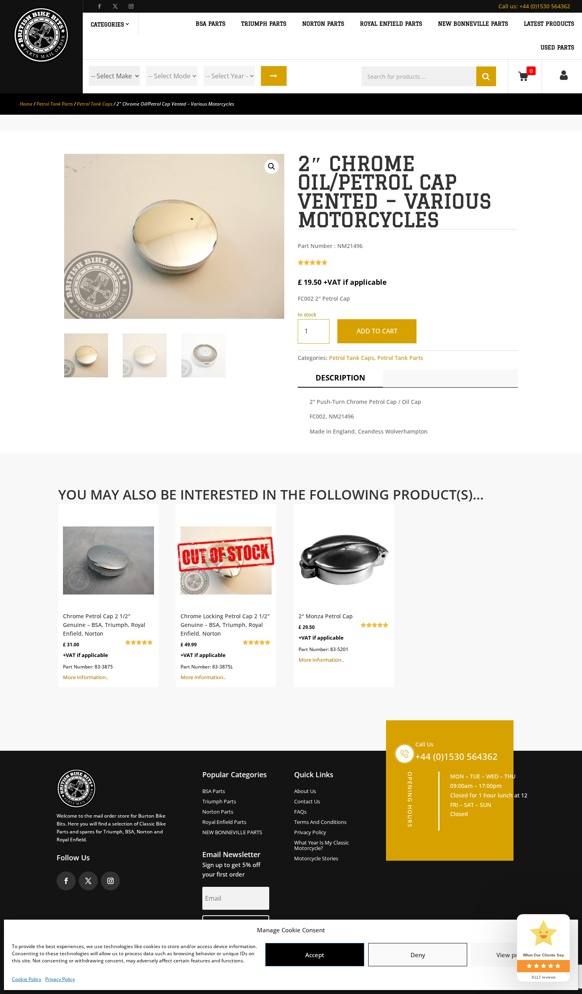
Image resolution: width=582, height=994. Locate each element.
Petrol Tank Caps (94, 103)
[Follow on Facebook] (99, 6)
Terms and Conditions (320, 822)
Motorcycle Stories (316, 859)
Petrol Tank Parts (54, 103)
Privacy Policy (60, 979)
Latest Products (549, 24)
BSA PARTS (210, 24)
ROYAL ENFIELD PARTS (391, 24)
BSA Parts (213, 791)
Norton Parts (217, 812)
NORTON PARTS (323, 24)
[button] (271, 166)
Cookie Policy (26, 979)
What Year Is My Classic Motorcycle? (321, 846)
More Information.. (104, 646)
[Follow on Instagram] (131, 6)
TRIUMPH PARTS (263, 24)
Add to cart (377, 331)
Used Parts (557, 48)
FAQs (300, 812)
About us (305, 791)
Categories (107, 24)
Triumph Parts (219, 802)
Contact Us (307, 802)
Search (274, 76)
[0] (524, 76)
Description (340, 378)
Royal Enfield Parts (224, 822)
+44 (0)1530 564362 (534, 6)
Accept (314, 955)
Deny (418, 955)
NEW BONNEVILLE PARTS (473, 24)
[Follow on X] (115, 6)
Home (26, 103)
